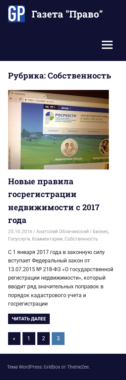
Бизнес (100, 231)
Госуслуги (19, 239)
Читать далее (29, 318)
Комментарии (47, 239)
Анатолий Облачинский (62, 231)
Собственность (81, 239)
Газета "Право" (67, 14)
